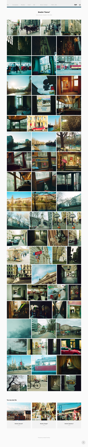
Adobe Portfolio (46, 437)
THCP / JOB (54, 4)
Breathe (23, 4)
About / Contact (43, 4)
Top (8, 4)
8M (34, 4)
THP (75, 5)
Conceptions (15, 4)
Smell (29, 4)
